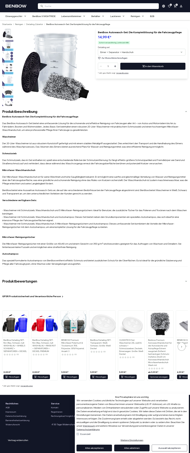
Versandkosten (122, 73)
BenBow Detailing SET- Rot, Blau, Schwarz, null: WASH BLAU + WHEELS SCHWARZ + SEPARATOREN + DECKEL (15, 345)
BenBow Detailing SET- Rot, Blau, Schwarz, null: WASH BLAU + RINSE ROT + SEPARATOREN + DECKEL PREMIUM (44, 345)
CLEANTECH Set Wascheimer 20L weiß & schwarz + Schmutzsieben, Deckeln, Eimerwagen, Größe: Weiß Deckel (131, 347)
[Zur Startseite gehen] (19, 6)
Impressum (89, 425)
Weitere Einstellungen (131, 440)
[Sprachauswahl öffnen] (163, 6)
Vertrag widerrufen (18, 440)
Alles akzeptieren (94, 448)
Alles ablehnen (132, 448)
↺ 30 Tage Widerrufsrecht (64, 424)
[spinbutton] (108, 66)
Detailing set (104, 47)
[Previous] (8, 32)
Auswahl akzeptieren (169, 448)
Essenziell (85, 434)
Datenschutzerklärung (88, 429)
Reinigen (19, 24)
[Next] (8, 102)
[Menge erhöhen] (115, 66)
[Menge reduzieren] (101, 66)
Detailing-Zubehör (34, 24)
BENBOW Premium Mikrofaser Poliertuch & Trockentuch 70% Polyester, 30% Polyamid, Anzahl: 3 (72, 345)
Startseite (7, 24)
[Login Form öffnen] (181, 6)
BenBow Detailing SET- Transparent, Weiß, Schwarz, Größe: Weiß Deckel (100, 344)
